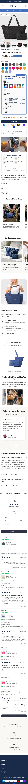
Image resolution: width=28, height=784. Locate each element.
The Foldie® (11, 777)
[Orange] (20, 68)
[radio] (14, 95)
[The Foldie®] (13, 5)
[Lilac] (10, 71)
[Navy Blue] (6, 64)
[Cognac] (2, 71)
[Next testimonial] (16, 445)
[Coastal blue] (6, 71)
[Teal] (2, 68)
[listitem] (5, 144)
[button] (2, 2)
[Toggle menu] (2, 6)
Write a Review (14, 532)
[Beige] (17, 64)
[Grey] (13, 64)
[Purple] (10, 68)
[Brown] (10, 64)
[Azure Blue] (6, 68)
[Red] (17, 68)
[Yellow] (24, 68)
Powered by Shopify (19, 777)
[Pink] (13, 68)
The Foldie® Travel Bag (11, 544)
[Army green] (20, 64)
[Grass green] (24, 64)
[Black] (2, 64)
